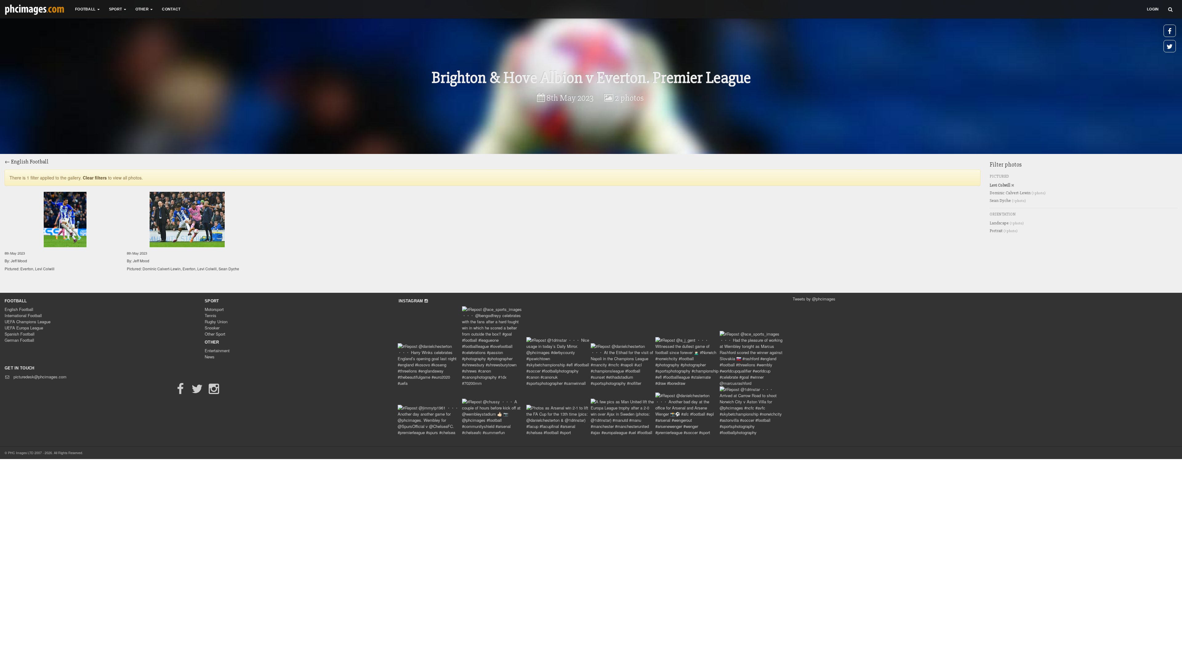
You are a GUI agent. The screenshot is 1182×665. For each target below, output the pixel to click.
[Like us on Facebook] (180, 391)
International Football (23, 315)
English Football (19, 309)
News (210, 357)
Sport (212, 301)
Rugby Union (216, 321)
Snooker (212, 328)
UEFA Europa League (24, 328)
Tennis (210, 315)
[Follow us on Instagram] (213, 391)
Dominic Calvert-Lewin (1018, 192)
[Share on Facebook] (1170, 31)
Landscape (1007, 223)
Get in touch (19, 368)
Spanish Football (19, 334)
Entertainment (217, 350)
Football (16, 301)
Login (1153, 9)
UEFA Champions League (27, 321)
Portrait (1004, 230)
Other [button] (142, 9)
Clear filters (95, 178)
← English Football (27, 161)
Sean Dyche (1008, 200)
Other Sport (215, 334)
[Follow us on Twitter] (197, 391)
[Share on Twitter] (1170, 46)
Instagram (411, 301)
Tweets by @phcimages (814, 299)
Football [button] (86, 9)
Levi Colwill (1000, 185)
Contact (171, 9)
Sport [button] (116, 9)
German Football (19, 340)
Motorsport (214, 309)
